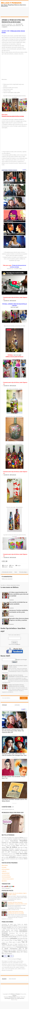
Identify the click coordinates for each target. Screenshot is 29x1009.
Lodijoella (4, 871)
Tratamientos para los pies (8, 853)
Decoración (19, 24)
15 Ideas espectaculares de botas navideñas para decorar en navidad (18, 594)
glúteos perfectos (13, 855)
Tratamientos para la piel (18, 948)
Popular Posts (4, 706)
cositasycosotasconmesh (8, 879)
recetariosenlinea (6, 875)
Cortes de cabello (22, 924)
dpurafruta (4, 881)
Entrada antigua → (23, 572)
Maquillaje (23, 841)
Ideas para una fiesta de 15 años (18, 928)
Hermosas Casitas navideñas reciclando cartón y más (18, 611)
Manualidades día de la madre (10, 931)
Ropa (14, 845)
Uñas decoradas (21, 853)
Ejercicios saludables (13, 839)
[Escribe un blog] (4, 561)
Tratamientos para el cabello (10, 850)
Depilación (17, 837)
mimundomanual (5, 873)
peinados (12, 857)
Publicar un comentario (7, 579)
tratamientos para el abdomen (16, 858)
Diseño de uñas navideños (22, 925)
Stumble (5, 567)
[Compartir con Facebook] (6, 561)
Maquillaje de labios (7, 842)
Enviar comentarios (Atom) (13, 585)
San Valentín (24, 940)
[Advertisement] (12, 12)
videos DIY (19, 952)
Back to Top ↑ (14, 999)
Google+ (19, 565)
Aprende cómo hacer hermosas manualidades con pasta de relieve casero (18, 675)
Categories (17, 706)
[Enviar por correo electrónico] (2, 561)
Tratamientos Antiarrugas (8, 849)
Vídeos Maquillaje (6, 855)
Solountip (4, 867)
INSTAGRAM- (13, 300)
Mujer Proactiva (5, 844)
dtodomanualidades (6, 877)
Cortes (12, 837)
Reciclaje (12, 25)
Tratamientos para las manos (19, 852)
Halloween (20, 839)
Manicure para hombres (12, 930)
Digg (11, 567)
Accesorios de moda (6, 837)
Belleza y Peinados (11, 3)
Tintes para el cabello (15, 942)
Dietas (21, 837)
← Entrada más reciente (6, 572)
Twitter (12, 565)
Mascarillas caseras (17, 842)
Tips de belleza (11, 847)
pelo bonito (19, 857)
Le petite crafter (18, 268)
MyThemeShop (12, 997)
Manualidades (5, 25)
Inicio (15, 572)
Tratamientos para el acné (21, 848)
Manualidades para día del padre (18, 933)
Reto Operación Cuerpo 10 (8, 940)
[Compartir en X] (5, 561)
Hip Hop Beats (20, 998)
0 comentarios (11, 599)
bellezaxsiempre (6, 869)
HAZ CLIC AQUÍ (14, 307)
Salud (17, 845)
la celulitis (6, 857)
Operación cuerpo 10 (14, 844)
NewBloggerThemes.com (11, 998)
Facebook (5, 565)
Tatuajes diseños (5, 942)
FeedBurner (17, 644)
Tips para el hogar (22, 847)
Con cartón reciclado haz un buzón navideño (18, 603)
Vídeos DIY (18, 25)
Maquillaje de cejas (13, 935)
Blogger (19, 959)
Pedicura (22, 844)
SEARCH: (4, 979)
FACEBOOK (6, 300)
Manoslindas (5, 865)
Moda (25, 842)
